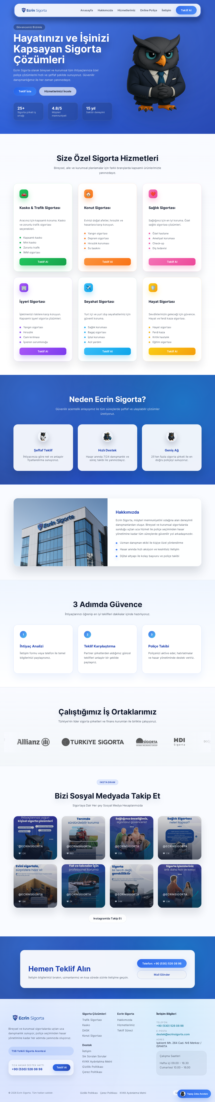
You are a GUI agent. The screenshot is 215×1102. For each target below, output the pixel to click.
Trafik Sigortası (92, 1019)
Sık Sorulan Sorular (94, 1056)
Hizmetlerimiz (126, 10)
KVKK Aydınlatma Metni (97, 1061)
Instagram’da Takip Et (107, 918)
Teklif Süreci (125, 1030)
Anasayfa (86, 10)
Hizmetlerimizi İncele (57, 91)
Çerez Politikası (92, 1072)
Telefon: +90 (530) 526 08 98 (161, 963)
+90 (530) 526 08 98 (27, 1069)
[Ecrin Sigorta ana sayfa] (34, 10)
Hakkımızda (105, 10)
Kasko (86, 1025)
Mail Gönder (162, 974)
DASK (85, 1030)
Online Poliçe (148, 10)
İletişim (166, 10)
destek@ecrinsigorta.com (173, 1034)
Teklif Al (186, 10)
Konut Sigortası (92, 1035)
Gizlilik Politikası (92, 1066)
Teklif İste (25, 91)
